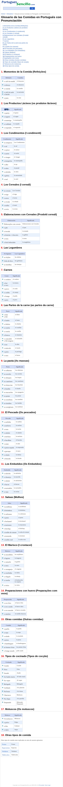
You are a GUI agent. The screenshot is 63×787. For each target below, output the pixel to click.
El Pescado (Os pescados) (12, 48)
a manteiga (7, 120)
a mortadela (8, 488)
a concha (7, 580)
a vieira (6, 585)
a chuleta (7, 324)
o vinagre (7, 157)
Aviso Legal (47, 785)
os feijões (7, 257)
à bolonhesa (8, 510)
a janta (6, 98)
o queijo (6, 113)
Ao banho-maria (9, 677)
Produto (7, 109)
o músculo (7, 348)
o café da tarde (9, 92)
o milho (6, 205)
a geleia (6, 176)
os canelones (8, 381)
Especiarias (6, 748)
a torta (6, 239)
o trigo (6, 194)
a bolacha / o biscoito (11, 235)
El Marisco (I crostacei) (11, 54)
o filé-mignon (8, 341)
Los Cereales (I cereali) (11, 33)
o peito (6, 352)
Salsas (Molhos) (9, 52)
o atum (6, 444)
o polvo (6, 722)
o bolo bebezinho (9, 242)
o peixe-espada (9, 448)
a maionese (7, 525)
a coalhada (7, 124)
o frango (7, 296)
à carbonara (8, 514)
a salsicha (7, 473)
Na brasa (7, 691)
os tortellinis (8, 400)
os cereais (7, 191)
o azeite (6, 153)
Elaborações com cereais (12, 224)
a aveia (6, 209)
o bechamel (8, 521)
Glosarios (10, 14)
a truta (6, 429)
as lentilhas (8, 265)
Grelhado (7, 688)
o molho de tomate (10, 532)
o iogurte (7, 117)
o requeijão (7, 128)
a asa (5, 344)
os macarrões (8, 392)
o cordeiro (7, 279)
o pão (6, 228)
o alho (6, 164)
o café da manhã (9, 81)
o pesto (6, 518)
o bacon (6, 484)
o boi (5, 283)
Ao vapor (7, 680)
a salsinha (7, 172)
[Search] (32, 8)
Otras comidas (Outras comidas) (14, 60)
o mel (6, 179)
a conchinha (8, 573)
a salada (6, 636)
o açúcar (7, 150)
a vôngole (7, 577)
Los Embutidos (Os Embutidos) (14, 50)
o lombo (7, 320)
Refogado (7, 684)
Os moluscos (8, 719)
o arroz (6, 198)
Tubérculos (5, 755)
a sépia (6, 730)
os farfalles (7, 403)
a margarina (8, 161)
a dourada (7, 459)
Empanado (7, 702)
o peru (6, 300)
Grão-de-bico (8, 261)
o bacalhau (7, 440)
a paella (6, 629)
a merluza (7, 436)
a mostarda (7, 536)
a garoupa (7, 451)
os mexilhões (8, 555)
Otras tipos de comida (11, 66)
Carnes (6, 41)
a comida (7, 89)
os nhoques (7, 378)
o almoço (7, 85)
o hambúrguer (8, 644)
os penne (7, 396)
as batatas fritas (9, 647)
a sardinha (7, 422)
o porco (6, 289)
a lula (6, 726)
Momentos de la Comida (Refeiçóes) (15, 26)
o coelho (7, 292)
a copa (6, 492)
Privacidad (41, 785)
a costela (7, 328)
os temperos (8, 143)
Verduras (5, 751)
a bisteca (7, 335)
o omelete (7, 614)
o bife (6, 315)
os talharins (8, 370)
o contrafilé (8, 339)
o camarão (7, 562)
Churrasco (7, 695)
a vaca (6, 285)
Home (3, 14)
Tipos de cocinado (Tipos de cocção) (16, 62)
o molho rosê (8, 540)
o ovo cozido (8, 607)
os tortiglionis (8, 407)
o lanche (7, 94)
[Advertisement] (48, 36)
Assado (6, 673)
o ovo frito (7, 603)
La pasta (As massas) (10, 46)
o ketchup (7, 529)
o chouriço (7, 477)
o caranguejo (8, 569)
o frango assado (9, 651)
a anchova (7, 426)
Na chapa (7, 699)
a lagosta (7, 558)
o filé (6, 317)
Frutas (4, 744)
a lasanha (7, 389)
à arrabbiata (8, 507)
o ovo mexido (8, 610)
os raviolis (7, 374)
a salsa (6, 168)
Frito (5, 669)
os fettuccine (8, 385)
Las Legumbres (8, 39)
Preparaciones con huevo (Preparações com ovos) (12, 57)
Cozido (6, 666)
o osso (6, 355)
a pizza (6, 640)
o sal (5, 146)
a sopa (6, 633)
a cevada (7, 202)
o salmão (7, 433)
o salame (7, 481)
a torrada (7, 231)
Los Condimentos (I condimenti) (14, 31)
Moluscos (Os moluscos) (12, 64)
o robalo (7, 455)
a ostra (6, 566)
